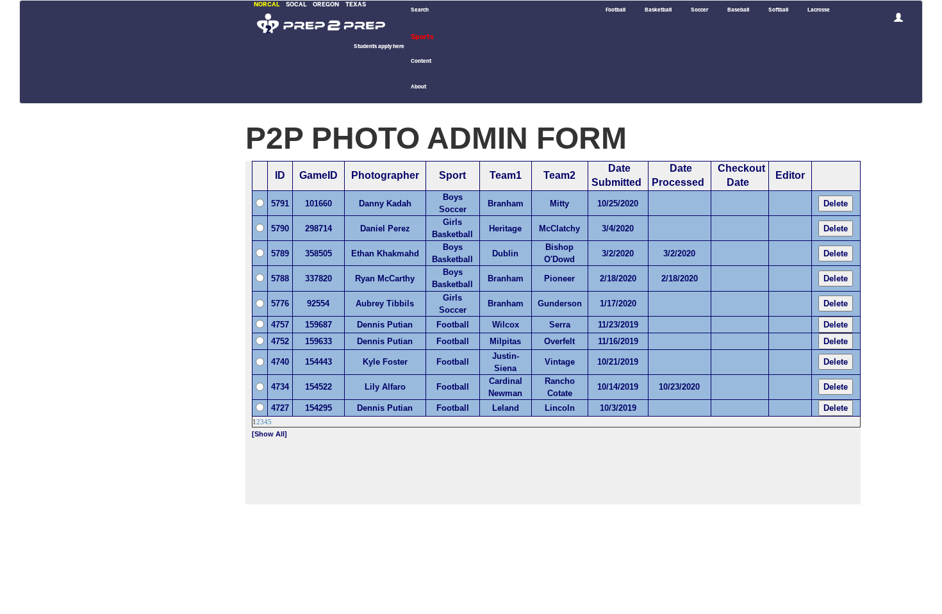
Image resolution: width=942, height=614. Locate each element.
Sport (452, 175)
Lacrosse (818, 10)
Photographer (385, 175)
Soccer (699, 10)
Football (615, 10)
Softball (778, 10)
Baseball (738, 10)
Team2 (559, 175)
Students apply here (379, 46)
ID (280, 175)
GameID (318, 175)
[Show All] (269, 434)
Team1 (506, 175)
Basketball (658, 10)
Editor (790, 175)
